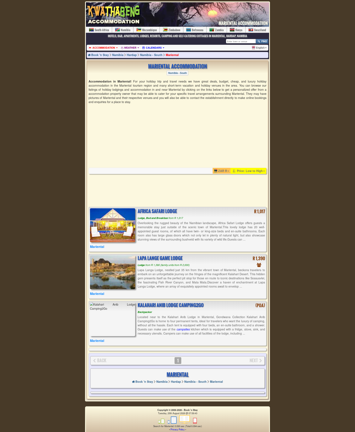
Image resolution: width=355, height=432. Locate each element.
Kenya (238, 30)
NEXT (254, 360)
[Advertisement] (177, 135)
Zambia (219, 30)
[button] (259, 47)
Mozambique (149, 30)
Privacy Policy (178, 429)
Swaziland (260, 30)
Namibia (125, 30)
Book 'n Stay (100, 55)
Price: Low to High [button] (249, 171)
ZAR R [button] (222, 171)
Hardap (132, 55)
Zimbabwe (174, 30)
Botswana (197, 30)
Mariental (172, 55)
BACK (101, 360)
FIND (264, 41)
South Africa (102, 30)
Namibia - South (151, 55)
